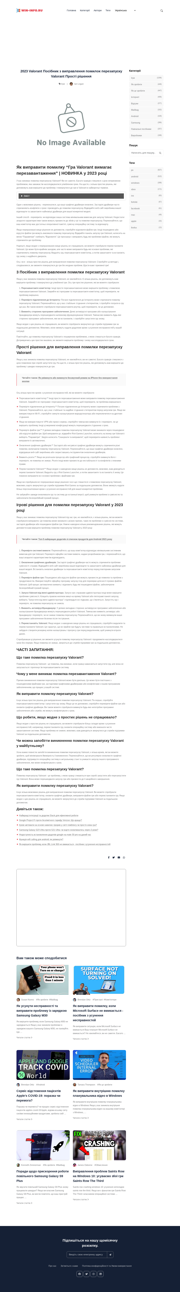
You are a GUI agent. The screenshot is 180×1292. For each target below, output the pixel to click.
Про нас (52, 1266)
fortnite (146, 202)
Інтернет (146, 97)
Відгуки (146, 103)
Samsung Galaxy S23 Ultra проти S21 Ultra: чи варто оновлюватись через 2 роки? (58, 830)
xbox (146, 189)
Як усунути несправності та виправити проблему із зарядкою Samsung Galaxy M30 (41, 1010)
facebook (146, 208)
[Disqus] (71, 909)
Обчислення (102, 1165)
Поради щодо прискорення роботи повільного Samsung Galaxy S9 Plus (42, 1176)
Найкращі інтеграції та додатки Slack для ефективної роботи (48, 815)
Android (41, 1085)
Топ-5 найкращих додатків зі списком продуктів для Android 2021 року (75, 539)
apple (146, 221)
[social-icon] (79, 1274)
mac (146, 215)
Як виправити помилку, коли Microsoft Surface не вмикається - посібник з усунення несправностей (98, 1013)
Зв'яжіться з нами (69, 1266)
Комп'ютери (110, 1000)
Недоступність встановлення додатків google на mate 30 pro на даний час (55, 835)
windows (146, 183)
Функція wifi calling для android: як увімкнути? (41, 839)
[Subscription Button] (110, 1254)
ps (146, 170)
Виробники (146, 135)
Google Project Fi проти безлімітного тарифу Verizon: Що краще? (50, 820)
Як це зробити (105, 1085)
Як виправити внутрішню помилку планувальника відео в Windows (99, 1093)
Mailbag (54, 1000)
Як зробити (42, 1000)
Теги (108, 10)
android (146, 176)
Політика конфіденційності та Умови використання (107, 1266)
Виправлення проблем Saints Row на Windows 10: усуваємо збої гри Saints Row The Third (98, 1176)
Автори (98, 10)
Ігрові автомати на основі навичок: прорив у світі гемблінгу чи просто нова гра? (58, 825)
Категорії (85, 10)
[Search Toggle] (162, 10)
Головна (71, 10)
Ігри (63, 84)
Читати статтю (23, 1037)
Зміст (27, 196)
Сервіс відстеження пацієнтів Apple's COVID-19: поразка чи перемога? (38, 1095)
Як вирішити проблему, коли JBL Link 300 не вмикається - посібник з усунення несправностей (64, 844)
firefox (146, 227)
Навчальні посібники (146, 129)
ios (146, 195)
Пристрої (98, 1000)
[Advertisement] (90, 36)
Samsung (146, 122)
